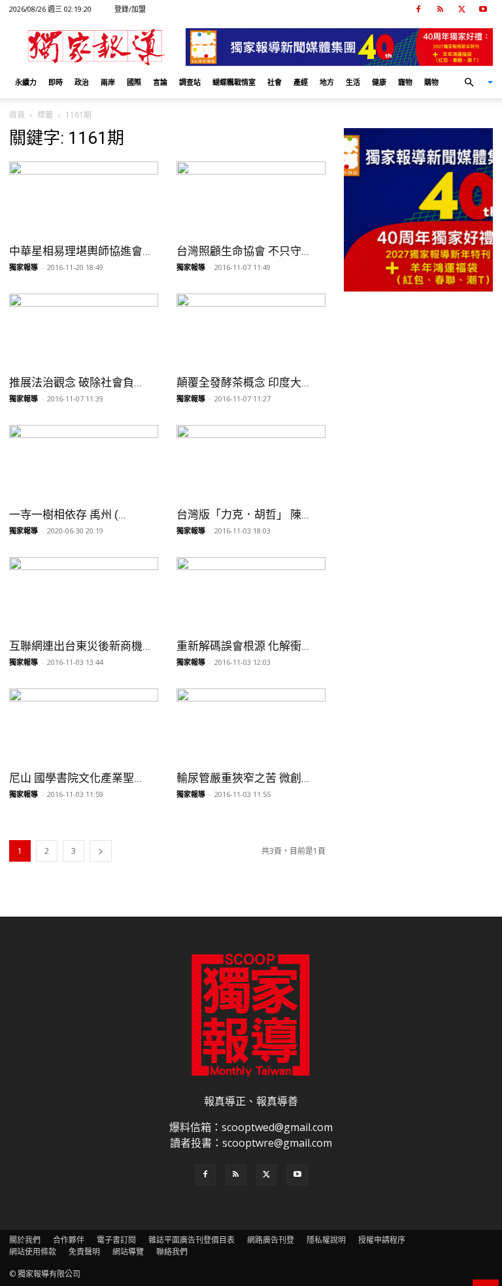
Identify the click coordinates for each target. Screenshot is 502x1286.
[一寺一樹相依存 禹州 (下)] (83, 462)
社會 (274, 82)
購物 (431, 82)
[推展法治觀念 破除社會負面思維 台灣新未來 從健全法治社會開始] (83, 330)
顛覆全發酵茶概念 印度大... (242, 382)
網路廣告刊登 (270, 1239)
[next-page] (101, 851)
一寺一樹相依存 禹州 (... (67, 514)
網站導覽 (128, 1251)
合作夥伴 (68, 1239)
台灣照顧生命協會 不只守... (242, 251)
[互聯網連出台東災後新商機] (83, 594)
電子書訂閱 (116, 1239)
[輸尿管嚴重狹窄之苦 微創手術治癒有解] (251, 725)
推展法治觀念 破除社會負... (75, 382)
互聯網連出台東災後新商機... (79, 645)
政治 (82, 82)
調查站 (190, 82)
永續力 (26, 82)
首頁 (17, 114)
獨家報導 (23, 267)
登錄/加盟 (130, 9)
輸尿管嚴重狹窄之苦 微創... (242, 778)
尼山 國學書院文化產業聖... (75, 778)
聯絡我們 (172, 1251)
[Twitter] (461, 9)
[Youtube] (483, 9)
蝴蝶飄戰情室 (234, 82)
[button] (473, 82)
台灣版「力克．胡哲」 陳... (242, 514)
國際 (134, 82)
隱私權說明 (326, 1239)
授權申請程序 (381, 1239)
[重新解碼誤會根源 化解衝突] (251, 594)
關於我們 (25, 1239)
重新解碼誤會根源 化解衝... (242, 645)
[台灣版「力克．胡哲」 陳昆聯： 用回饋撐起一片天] (251, 462)
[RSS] (440, 9)
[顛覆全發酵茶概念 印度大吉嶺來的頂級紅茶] (251, 330)
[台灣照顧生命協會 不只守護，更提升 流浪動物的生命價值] (251, 198)
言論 (160, 82)
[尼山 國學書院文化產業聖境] (83, 725)
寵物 (405, 82)
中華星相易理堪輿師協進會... (79, 251)
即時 (55, 82)
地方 (327, 82)
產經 (300, 82)
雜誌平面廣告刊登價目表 (191, 1239)
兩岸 (108, 82)
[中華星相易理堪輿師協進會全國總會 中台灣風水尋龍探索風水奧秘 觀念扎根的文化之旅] (83, 198)
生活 (353, 82)
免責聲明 (84, 1251)
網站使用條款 (32, 1251)
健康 (379, 82)
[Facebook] (418, 9)
